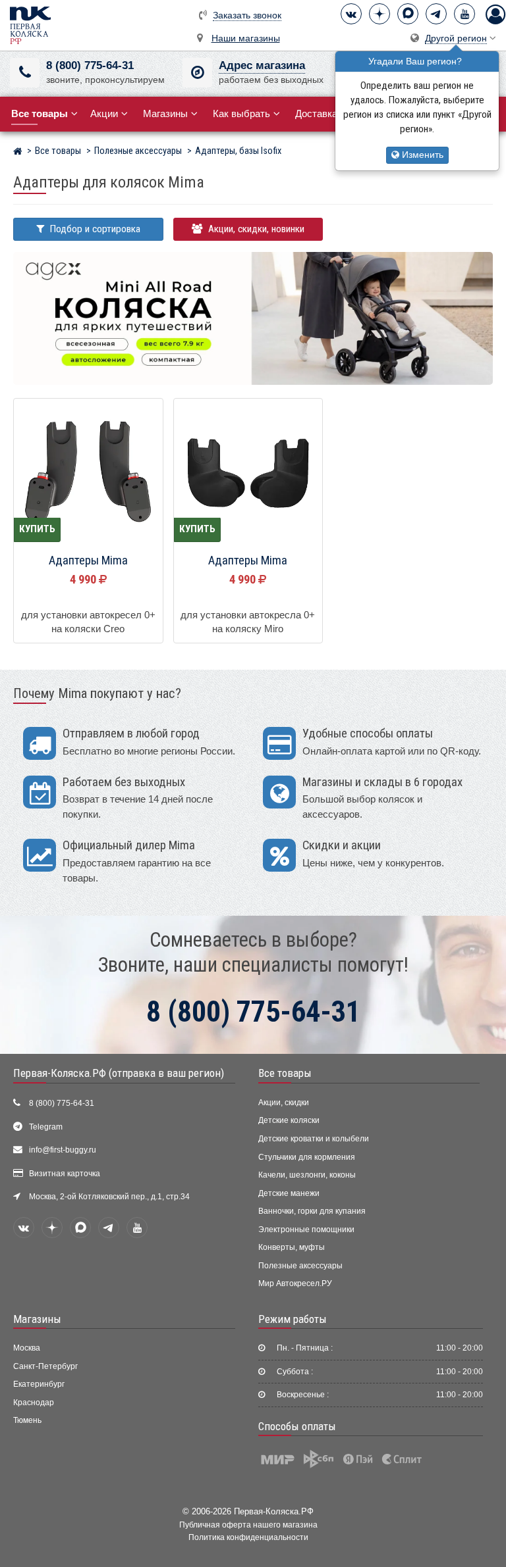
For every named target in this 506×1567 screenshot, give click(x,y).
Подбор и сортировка (93, 229)
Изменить (421, 155)
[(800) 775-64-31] (25, 72)
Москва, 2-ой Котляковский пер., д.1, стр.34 (109, 1196)
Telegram (46, 1127)
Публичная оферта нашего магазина (248, 1524)
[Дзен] (379, 13)
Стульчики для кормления (306, 1157)
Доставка (316, 113)
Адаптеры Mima (88, 560)
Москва (26, 1348)
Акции (104, 113)
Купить (37, 529)
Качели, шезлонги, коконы (307, 1175)
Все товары (285, 1073)
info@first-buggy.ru (62, 1150)
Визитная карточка (64, 1173)
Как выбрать (241, 113)
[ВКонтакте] (351, 13)
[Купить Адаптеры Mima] (88, 474)
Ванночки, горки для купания (312, 1211)
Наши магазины (245, 38)
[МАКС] (407, 13)
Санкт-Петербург (45, 1366)
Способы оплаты (297, 1426)
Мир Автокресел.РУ (295, 1283)
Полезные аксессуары (300, 1265)
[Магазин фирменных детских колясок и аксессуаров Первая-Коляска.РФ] (30, 24)
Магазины (165, 113)
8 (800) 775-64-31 (90, 65)
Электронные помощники (306, 1229)
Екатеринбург (39, 1384)
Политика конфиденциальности (248, 1537)
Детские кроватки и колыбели (313, 1138)
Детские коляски (289, 1120)
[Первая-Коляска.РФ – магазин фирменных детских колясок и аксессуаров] (17, 153)
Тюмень (27, 1420)
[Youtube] (464, 13)
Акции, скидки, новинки (255, 229)
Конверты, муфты (291, 1247)
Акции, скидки (283, 1102)
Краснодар (33, 1402)
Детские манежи (289, 1193)
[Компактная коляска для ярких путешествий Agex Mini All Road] (253, 317)
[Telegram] (436, 13)
